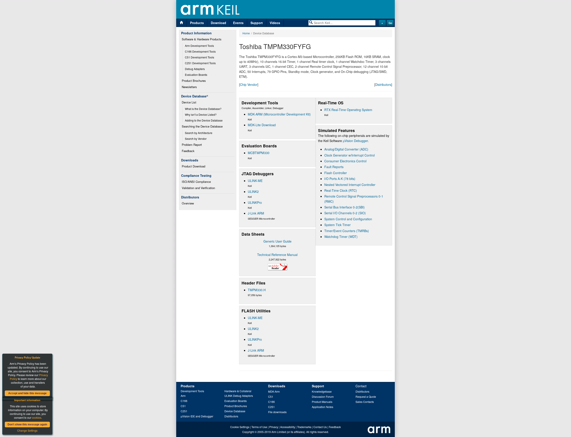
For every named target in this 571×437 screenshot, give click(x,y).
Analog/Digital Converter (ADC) (346, 149)
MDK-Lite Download (262, 125)
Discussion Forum (323, 396)
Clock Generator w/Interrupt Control (349, 155)
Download (218, 23)
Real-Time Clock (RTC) (340, 190)
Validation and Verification (198, 188)
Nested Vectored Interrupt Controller (349, 184)
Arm (183, 396)
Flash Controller (335, 173)
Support (256, 23)
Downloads (276, 386)
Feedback (188, 151)
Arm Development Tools (199, 45)
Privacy (273, 427)
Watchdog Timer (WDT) (341, 236)
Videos (275, 23)
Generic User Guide (277, 241)
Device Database (234, 411)
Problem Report (192, 144)
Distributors (383, 84)
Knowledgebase (322, 391)
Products (197, 23)
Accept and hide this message (27, 393)
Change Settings (27, 430)
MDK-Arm (274, 391)
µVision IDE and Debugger (197, 416)
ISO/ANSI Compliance (196, 181)
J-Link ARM (256, 213)
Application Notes (322, 407)
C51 (183, 406)
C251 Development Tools (200, 63)
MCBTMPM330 (258, 152)
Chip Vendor (248, 84)
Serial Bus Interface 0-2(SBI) (344, 207)
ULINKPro (255, 202)
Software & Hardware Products (201, 39)
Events (238, 23)
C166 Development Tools (200, 51)
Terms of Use (259, 427)
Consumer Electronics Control (345, 161)
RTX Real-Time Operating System (348, 109)
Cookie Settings (239, 427)
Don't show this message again (27, 424)
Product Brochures (194, 80)
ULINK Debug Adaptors (238, 396)
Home (246, 33)
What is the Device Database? (203, 109)
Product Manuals (322, 402)
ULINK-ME (255, 180)
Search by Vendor (196, 138)
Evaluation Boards (196, 74)
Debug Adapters (195, 69)
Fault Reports (333, 167)
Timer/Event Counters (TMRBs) (346, 231)
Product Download (193, 166)
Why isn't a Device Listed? (201, 114)
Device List (189, 102)
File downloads (277, 412)
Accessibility (287, 427)
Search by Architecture (198, 133)
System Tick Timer (337, 225)
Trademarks (304, 427)
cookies (36, 417)
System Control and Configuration (348, 219)
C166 (184, 401)
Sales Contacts (365, 402)
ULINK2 (253, 191)
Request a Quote (366, 396)
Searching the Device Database (202, 126)
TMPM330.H (257, 290)
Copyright (248, 432)
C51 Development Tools (199, 57)
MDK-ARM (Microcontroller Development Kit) (279, 114)
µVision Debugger (355, 140)
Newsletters (189, 87)
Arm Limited (278, 432)
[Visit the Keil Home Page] (181, 23)
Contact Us (320, 427)
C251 (184, 411)
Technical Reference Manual (277, 254)
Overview (188, 203)
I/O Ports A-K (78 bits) (339, 178)
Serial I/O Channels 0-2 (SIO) (345, 213)
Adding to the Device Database (204, 120)
